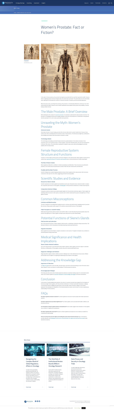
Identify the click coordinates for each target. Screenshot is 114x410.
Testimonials (97, 3)
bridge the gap (45, 265)
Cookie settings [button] (77, 408)
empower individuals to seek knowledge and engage (65, 274)
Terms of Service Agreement (80, 402)
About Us (86, 3)
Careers (91, 3)
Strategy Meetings (20, 3)
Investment (36, 3)
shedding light (62, 185)
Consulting (29, 3)
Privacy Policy (87, 402)
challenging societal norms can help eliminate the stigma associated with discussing (67, 318)
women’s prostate (59, 115)
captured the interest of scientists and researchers (56, 159)
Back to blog (16, 8)
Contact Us (104, 3)
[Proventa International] (7, 3)
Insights (43, 3)
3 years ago (28, 387)
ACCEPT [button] (83, 408)
